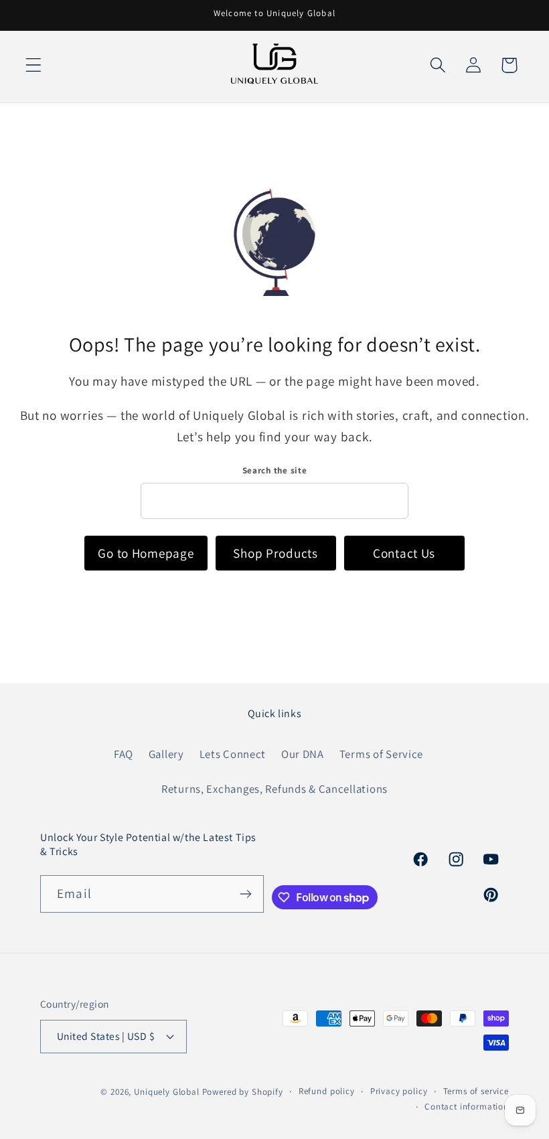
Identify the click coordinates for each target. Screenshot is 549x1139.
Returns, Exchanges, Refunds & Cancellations (274, 788)
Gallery (166, 754)
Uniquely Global (167, 1091)
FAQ (123, 754)
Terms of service (476, 1091)
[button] (34, 65)
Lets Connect (233, 754)
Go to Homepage (145, 553)
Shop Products (275, 553)
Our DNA (302, 754)
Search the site (274, 470)
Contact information (466, 1106)
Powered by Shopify (242, 1091)
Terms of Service (381, 754)
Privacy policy (399, 1091)
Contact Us (404, 553)
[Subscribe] (246, 894)
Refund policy (327, 1091)
